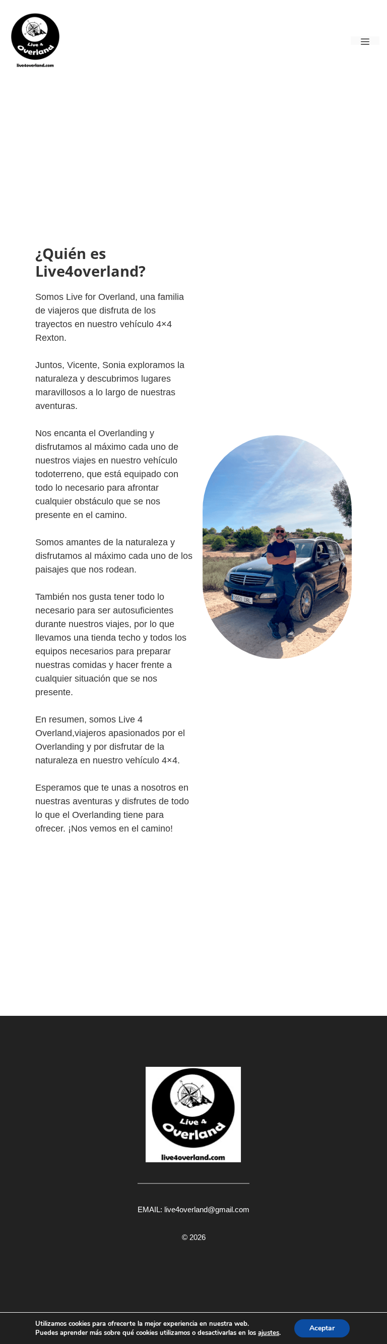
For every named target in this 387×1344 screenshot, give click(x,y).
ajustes (268, 1332)
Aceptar (322, 1328)
